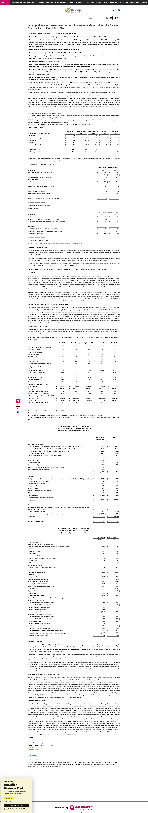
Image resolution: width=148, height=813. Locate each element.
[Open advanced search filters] (110, 18)
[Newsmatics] (18, 412)
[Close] (30, 779)
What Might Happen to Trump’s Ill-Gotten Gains (104, 2)
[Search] (107, 18)
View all (144, 2)
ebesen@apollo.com (34, 749)
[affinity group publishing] (18, 408)
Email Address (9, 798)
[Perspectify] (18, 405)
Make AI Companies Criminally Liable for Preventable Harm (60, 2)
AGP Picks (5, 2)
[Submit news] (18, 401)
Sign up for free (17, 805)
